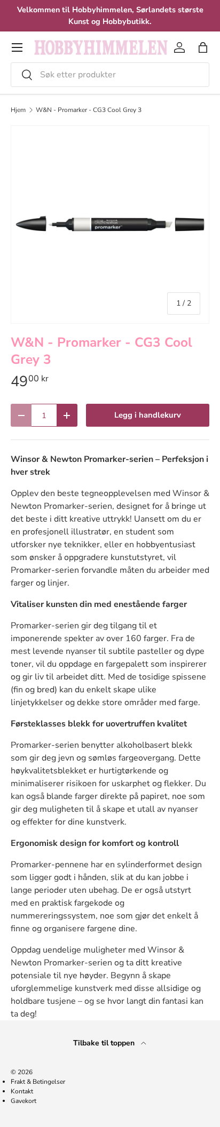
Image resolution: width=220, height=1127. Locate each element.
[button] (203, 47)
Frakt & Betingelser (38, 1081)
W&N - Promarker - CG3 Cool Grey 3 (89, 110)
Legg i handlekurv (147, 415)
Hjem (18, 110)
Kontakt (22, 1091)
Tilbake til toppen (105, 1043)
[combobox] (110, 74)
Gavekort (23, 1101)
